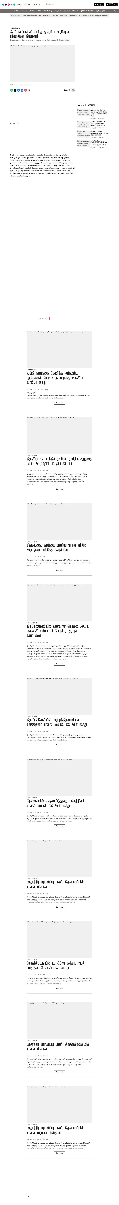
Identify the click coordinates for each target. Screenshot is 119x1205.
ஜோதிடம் (58, 11)
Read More (59, 403)
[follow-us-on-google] (73, 90)
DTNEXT (27, 5)
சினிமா (39, 11)
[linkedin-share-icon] (22, 91)
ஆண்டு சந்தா (100, 11)
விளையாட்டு (48, 11)
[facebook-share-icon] (18, 91)
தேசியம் (24, 11)
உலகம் (32, 11)
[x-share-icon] (15, 91)
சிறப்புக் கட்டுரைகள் (86, 11)
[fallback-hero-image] (83, 112)
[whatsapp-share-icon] (11, 91)
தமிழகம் (16, 11)
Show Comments (42, 318)
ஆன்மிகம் (66, 11)
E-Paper (19, 5)
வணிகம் (75, 11)
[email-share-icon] (25, 91)
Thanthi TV (36, 5)
